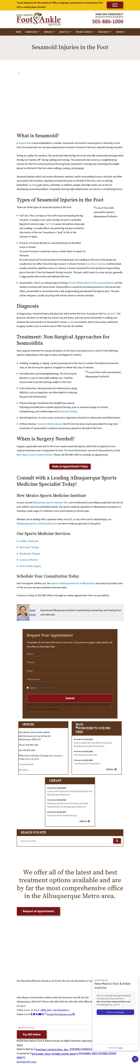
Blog (79, 724)
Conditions (31, 32)
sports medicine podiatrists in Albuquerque (73, 583)
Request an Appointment (38, 911)
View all (110, 769)
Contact (120, 32)
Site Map (21, 1061)
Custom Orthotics (28, 559)
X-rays (71, 321)
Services (48, 32)
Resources (104, 32)
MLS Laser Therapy (29, 547)
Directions (23, 769)
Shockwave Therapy (29, 553)
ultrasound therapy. (68, 411)
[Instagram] (43, 1014)
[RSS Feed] (74, 1014)
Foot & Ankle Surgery (30, 566)
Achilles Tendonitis (29, 541)
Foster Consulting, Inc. (86, 1049)
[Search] (117, 841)
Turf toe (49, 223)
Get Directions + (61, 1010)
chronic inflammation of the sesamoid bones (91, 282)
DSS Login (31, 1061)
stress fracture (97, 263)
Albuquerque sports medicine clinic (50, 502)
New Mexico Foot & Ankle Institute (34, 454)
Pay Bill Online (32, 1034)
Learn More (115, 4)
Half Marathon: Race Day (85, 754)
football (32, 184)
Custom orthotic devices (49, 423)
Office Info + (46, 1010)
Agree (41, 687)
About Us (64, 32)
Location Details (26, 764)
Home (18, 32)
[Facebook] (32, 1014)
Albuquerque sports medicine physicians (37, 523)
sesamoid (24, 143)
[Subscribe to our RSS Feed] (97, 732)
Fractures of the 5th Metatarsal (62, 815)
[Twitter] (34, 1014)
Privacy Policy (44, 687)
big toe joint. (109, 313)
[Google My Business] (59, 1014)
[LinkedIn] (37, 1014)
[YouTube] (40, 1014)
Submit (70, 698)
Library (55, 780)
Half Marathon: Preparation (87, 763)
